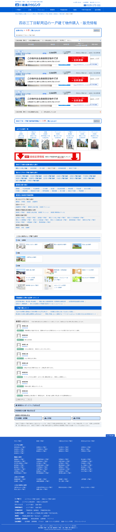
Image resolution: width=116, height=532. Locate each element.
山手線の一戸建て (64, 463)
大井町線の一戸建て (42, 461)
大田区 (88, 178)
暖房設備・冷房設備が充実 (60, 271)
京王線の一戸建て (41, 463)
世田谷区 (22, 176)
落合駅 (52, 188)
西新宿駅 (25, 191)
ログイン (96, 30)
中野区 (33, 180)
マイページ (50, 518)
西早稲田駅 (46, 191)
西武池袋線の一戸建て (42, 473)
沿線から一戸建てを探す (49, 499)
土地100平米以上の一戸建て (44, 487)
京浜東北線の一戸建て (42, 465)
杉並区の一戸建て (19, 453)
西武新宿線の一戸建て (20, 473)
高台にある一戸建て (20, 489)
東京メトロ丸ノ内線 (21, 168)
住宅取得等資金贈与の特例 (76, 301)
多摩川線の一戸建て (64, 461)
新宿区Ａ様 (25, 326)
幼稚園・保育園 (22, 418)
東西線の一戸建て (64, 467)
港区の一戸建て (85, 449)
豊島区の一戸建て (64, 451)
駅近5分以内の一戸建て (65, 487)
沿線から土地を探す (42, 502)
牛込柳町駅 (36, 188)
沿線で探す (38, 504)
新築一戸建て (40, 441)
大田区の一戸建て (86, 447)
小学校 (49, 418)
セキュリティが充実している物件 (60, 286)
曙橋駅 (18, 188)
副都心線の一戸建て (86, 469)
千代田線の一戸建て (42, 467)
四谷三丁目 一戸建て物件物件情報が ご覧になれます (36, 121)
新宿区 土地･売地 (32, 212)
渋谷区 (36, 176)
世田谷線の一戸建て (20, 461)
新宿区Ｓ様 (25, 353)
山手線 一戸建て (20, 217)
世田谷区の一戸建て (20, 447)
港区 (21, 180)
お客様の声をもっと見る (23, 399)
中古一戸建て (18, 441)
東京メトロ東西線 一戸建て (23, 220)
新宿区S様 (25, 391)
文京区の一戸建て (19, 451)
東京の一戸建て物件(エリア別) (40, 14)
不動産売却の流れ (46, 510)
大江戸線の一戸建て (86, 471)
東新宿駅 (54, 191)
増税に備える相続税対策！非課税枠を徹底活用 (52, 301)
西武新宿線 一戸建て (45, 222)
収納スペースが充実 (88, 270)
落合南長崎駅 (61, 188)
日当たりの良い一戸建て (88, 487)
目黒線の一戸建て (64, 459)
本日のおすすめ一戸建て (88, 441)
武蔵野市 (35, 178)
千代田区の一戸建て (42, 449)
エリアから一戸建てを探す (32, 499)
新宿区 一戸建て (20, 212)
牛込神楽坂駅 (26, 188)
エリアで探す (30, 504)
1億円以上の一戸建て (20, 487)
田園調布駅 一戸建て (20, 479)
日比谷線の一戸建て (20, 469)
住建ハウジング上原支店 (52, 521)
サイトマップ (68, 525)
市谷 (22, 227)
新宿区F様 (25, 372)
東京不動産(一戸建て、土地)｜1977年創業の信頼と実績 (29, 1)
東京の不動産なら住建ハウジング (23, 14)
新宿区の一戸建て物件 (59, 14)
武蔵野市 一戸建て (21, 207)
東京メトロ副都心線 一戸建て (58, 220)
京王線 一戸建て (20, 222)
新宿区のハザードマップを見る (28, 405)
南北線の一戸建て (86, 467)
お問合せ (51, 525)
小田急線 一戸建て (32, 222)
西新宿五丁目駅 (35, 191)
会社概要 (27, 521)
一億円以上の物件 (31, 257)
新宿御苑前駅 (62, 168)
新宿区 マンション (43, 212)
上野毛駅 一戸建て (86, 479)
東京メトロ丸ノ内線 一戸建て (57, 217)
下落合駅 (78, 188)
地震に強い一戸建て (42, 489)
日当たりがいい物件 (32, 244)
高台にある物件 (86, 244)
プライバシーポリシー (59, 525)
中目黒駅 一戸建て (41, 479)
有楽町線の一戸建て (64, 469)
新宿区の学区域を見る (22, 415)
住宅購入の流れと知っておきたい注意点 (61, 311)
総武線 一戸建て (42, 217)
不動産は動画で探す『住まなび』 (31, 516)
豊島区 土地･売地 (33, 207)
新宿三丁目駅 (73, 168)
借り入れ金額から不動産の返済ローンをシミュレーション (46, 303)
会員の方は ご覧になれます (28, 30)
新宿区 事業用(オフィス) (58, 212)
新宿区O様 (25, 335)
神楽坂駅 (70, 188)
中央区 (62, 178)
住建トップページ (44, 525)
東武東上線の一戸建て (65, 473)
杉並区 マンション (45, 207)
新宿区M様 (25, 381)
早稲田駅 (81, 191)
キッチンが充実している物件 (30, 278)
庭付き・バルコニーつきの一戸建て (61, 278)
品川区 (49, 178)
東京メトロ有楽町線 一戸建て (75, 217)
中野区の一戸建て (86, 451)
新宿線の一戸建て (41, 471)
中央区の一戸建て (64, 449)
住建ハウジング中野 (67, 521)
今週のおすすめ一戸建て (66, 441)
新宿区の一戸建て (41, 451)
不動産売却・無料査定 (32, 510)
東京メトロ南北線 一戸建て (41, 220)
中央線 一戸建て (31, 217)
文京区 (49, 176)
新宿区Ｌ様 (25, 344)
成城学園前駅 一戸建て (42, 481)
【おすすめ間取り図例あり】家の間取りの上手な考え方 (31, 311)
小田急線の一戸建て (86, 461)
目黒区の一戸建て (41, 447)
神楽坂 (18, 227)
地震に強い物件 (30, 270)
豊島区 (75, 178)
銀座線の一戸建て (19, 467)
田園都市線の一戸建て (42, 459)
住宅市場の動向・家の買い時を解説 (26, 301)
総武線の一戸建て (19, 465)
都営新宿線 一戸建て (75, 220)
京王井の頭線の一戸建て (21, 463)
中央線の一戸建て (86, 463)
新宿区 (50, 14)
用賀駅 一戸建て (63, 479)
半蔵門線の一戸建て (42, 469)
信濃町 (27, 227)
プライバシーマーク (80, 521)
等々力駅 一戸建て (64, 481)
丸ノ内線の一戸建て (86, 465)
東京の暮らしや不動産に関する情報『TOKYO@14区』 (43, 513)
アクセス (41, 521)
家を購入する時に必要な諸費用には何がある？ (29, 314)
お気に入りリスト (96, 2)
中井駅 (18, 191)
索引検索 (74, 525)
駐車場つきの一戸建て (32, 285)
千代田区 (89, 176)
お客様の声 (46, 516)
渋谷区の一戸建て (19, 449)
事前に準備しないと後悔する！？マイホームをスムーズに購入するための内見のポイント (70, 314)
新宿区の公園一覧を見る (25, 410)
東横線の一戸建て (19, 459)
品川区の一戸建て (64, 447)
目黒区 (75, 176)
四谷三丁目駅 (72, 191)
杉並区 (62, 176)
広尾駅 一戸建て (18, 481)
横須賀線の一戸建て (64, 465)
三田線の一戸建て (19, 471)
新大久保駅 (87, 188)
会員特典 (43, 518)
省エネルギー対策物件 (88, 277)
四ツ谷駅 (42, 168)
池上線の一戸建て (86, 459)
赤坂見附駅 (33, 168)
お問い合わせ (78, 2)
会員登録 (86, 2)
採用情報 (34, 521)
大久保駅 (45, 188)
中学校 (78, 418)
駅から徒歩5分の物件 (60, 244)
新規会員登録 (35, 518)
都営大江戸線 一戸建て (89, 220)
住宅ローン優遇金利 (21, 303)
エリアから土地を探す (28, 502)
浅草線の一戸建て (64, 471)
